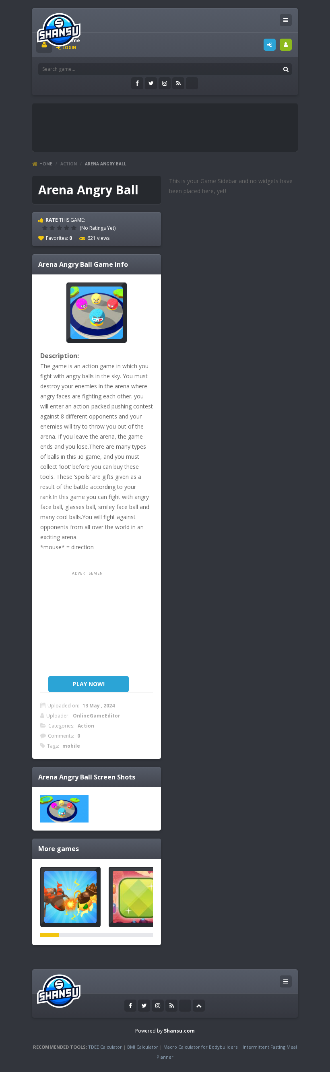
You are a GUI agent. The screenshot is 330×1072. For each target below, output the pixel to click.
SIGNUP (286, 45)
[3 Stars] (60, 227)
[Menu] (286, 20)
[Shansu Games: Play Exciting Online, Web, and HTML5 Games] (59, 28)
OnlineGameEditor (96, 715)
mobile (71, 745)
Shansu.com (179, 1030)
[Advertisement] (182, 125)
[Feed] (178, 83)
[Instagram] (165, 83)
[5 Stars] (74, 227)
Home (45, 164)
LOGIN (270, 45)
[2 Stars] (53, 227)
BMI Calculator (142, 1047)
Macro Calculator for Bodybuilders (200, 1047)
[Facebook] (137, 83)
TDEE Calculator (105, 1047)
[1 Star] (46, 227)
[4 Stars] (67, 227)
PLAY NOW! (89, 684)
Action (68, 164)
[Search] (286, 69)
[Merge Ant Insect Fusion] (70, 897)
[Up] (199, 1006)
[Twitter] (151, 83)
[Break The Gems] (139, 897)
